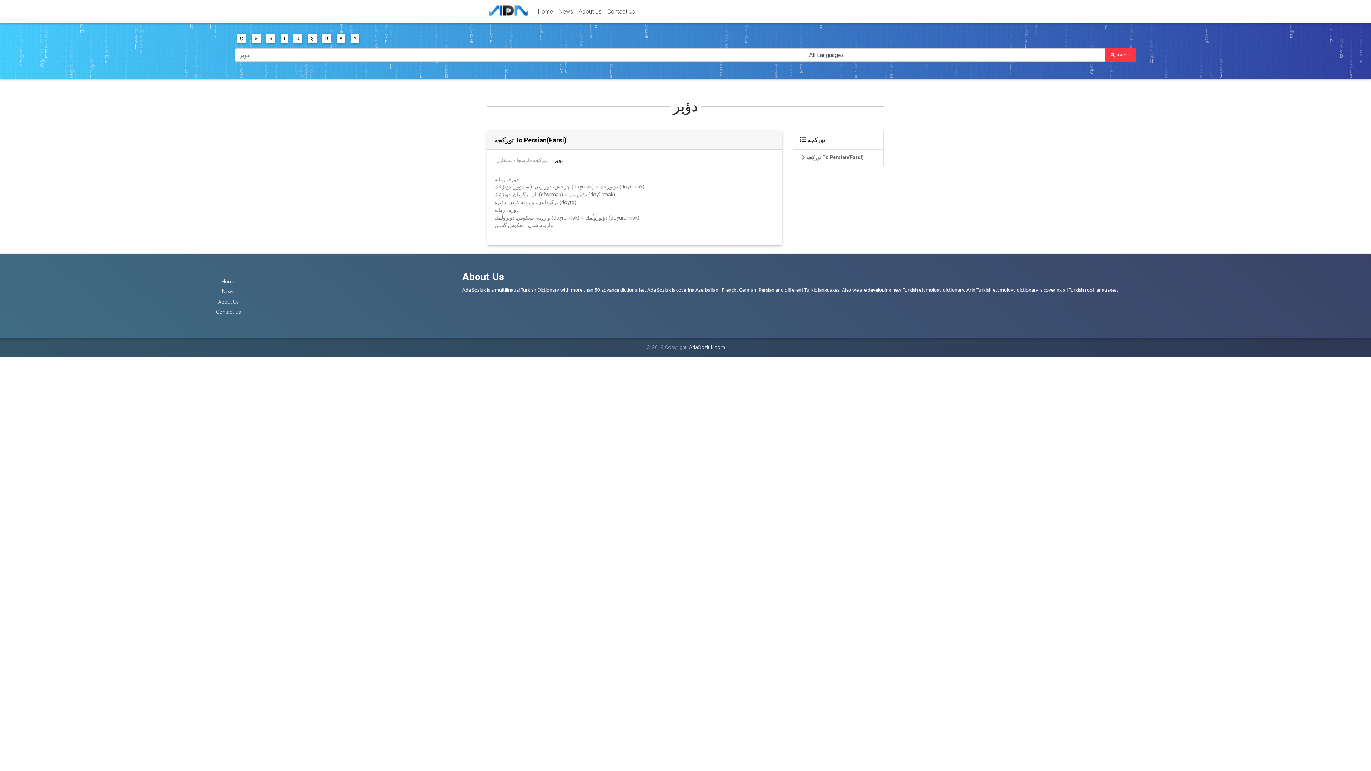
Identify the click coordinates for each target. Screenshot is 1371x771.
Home (545, 11)
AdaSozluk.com (707, 347)
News (566, 11)
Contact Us (621, 11)
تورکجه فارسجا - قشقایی (522, 160)
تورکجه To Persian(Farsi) (530, 140)
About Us (590, 11)
